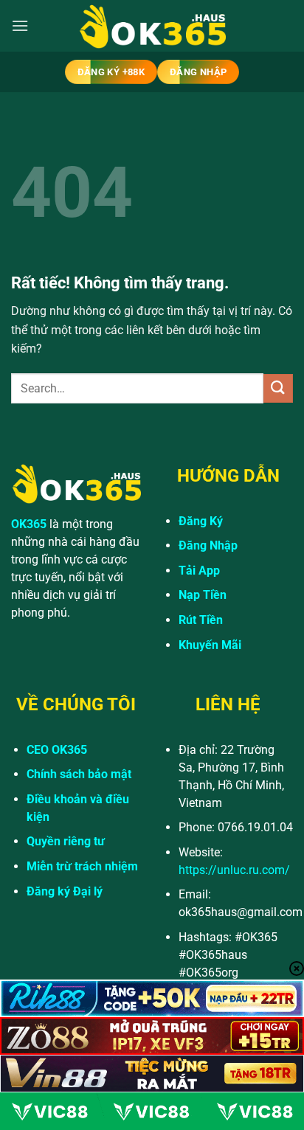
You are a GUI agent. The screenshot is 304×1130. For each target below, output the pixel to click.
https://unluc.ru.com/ (234, 870)
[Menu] (20, 25)
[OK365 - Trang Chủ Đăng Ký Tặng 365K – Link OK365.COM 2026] (152, 26)
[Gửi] (278, 388)
